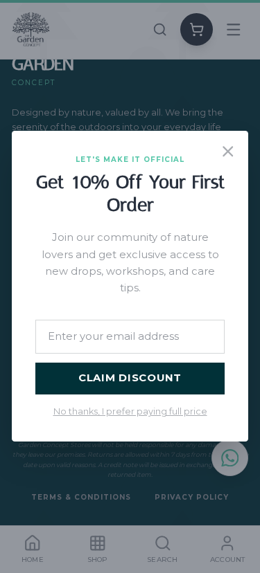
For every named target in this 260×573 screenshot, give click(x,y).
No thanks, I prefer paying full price (130, 412)
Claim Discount (130, 378)
